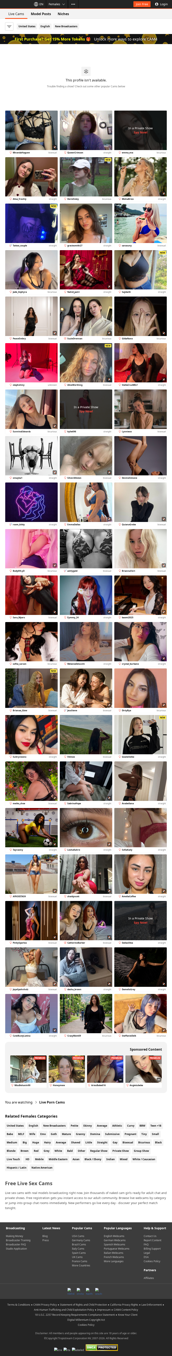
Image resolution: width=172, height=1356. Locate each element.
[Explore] (73, 4)
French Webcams (114, 1257)
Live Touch (13, 1159)
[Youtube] (98, 1291)
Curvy (130, 1125)
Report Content (152, 1240)
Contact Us (150, 1236)
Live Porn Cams (52, 1102)
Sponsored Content (146, 1049)
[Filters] (9, 26)
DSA (146, 1257)
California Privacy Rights (124, 1304)
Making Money (14, 1236)
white (58, 1151)
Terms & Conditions (18, 1304)
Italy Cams (78, 1248)
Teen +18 (155, 1125)
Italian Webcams (113, 1253)
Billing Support (152, 1248)
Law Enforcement (151, 1304)
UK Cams (77, 1257)
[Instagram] (80, 1291)
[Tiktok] (71, 1291)
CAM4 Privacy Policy (45, 1304)
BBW (142, 1125)
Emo (43, 1134)
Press (45, 1240)
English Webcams (114, 1236)
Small (155, 1134)
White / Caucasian (144, 1159)
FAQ (146, 1244)
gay (115, 1142)
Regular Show (98, 1151)
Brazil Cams (79, 1244)
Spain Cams (79, 1253)
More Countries (81, 1265)
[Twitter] (89, 1291)
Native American (41, 1167)
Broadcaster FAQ (16, 1244)
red (36, 1151)
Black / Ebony (93, 1159)
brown (25, 1151)
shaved (75, 1142)
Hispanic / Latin (16, 1167)
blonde (11, 1151)
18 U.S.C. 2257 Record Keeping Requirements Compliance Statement (75, 1315)
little (88, 1142)
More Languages (114, 1261)
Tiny (144, 1134)
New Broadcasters (66, 26)
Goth (54, 1134)
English (45, 26)
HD (27, 1159)
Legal (147, 1253)
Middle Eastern (58, 1159)
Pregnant (130, 1134)
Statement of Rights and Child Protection (83, 1304)
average (61, 1142)
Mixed (124, 1159)
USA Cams (78, 1236)
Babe (10, 1134)
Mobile (39, 1159)
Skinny (87, 1125)
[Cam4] (15, 4)
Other (81, 1151)
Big (25, 1142)
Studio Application (16, 1248)
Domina (95, 1134)
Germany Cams (81, 1240)
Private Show (120, 1151)
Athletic (117, 1125)
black (158, 1142)
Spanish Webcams (114, 1244)
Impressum (104, 1310)
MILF (21, 1134)
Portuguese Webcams (116, 1248)
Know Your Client (127, 1315)
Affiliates (149, 1278)
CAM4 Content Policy (126, 1310)
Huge (35, 1142)
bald (70, 1151)
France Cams (79, 1261)
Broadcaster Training (18, 1240)
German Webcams (115, 1240)
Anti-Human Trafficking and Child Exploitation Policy (64, 1310)
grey (47, 1151)
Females (54, 4)
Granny (80, 1134)
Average (102, 1125)
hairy (47, 1142)
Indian (110, 1159)
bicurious (144, 1142)
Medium (12, 1142)
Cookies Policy (152, 1261)
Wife (32, 1134)
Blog (45, 1236)
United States (26, 26)
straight (102, 1142)
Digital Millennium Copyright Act (86, 1320)
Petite (74, 1125)
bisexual (127, 1142)
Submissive (112, 1134)
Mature (66, 1134)
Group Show (141, 1151)
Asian (76, 1159)
